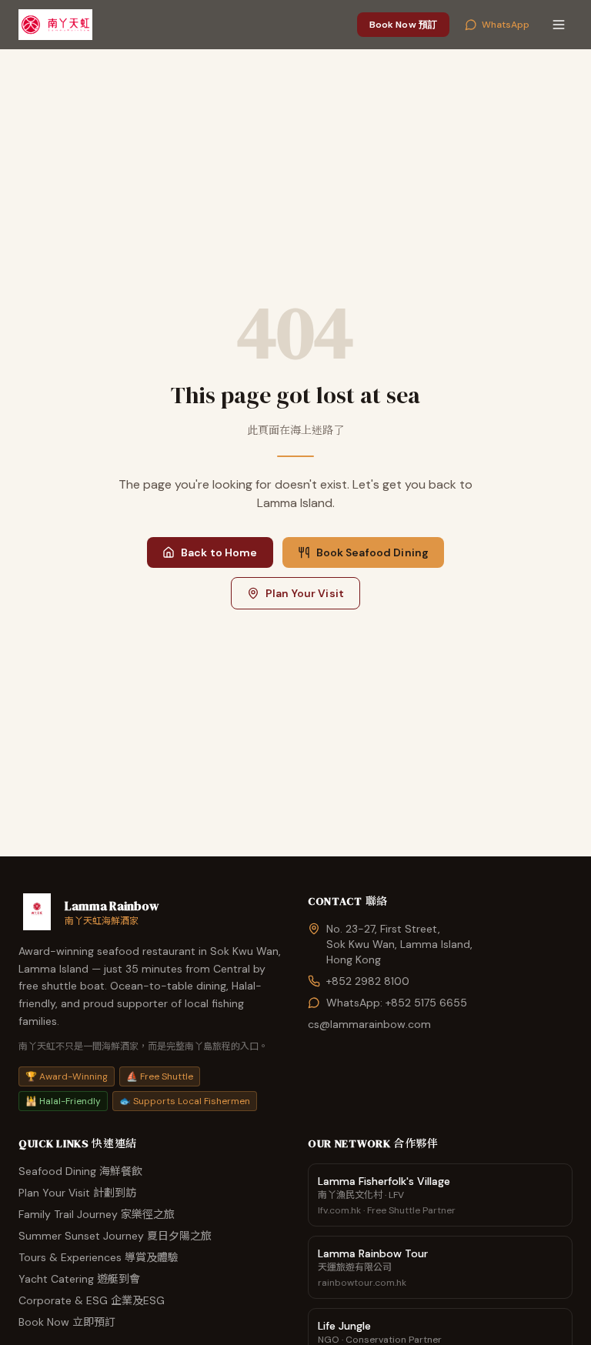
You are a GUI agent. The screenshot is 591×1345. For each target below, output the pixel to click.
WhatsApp (505, 24)
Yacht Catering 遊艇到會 (79, 1279)
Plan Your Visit (304, 593)
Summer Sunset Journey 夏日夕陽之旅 (115, 1236)
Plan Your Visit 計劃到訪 (77, 1193)
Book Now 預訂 (403, 24)
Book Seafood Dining (372, 552)
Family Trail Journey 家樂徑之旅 (96, 1214)
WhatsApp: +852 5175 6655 (396, 1003)
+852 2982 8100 (367, 981)
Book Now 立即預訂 (66, 1322)
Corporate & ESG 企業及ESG (91, 1300)
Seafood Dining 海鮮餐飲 (80, 1171)
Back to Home (219, 552)
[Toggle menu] (559, 24)
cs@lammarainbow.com (369, 1024)
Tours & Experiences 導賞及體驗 (98, 1257)
